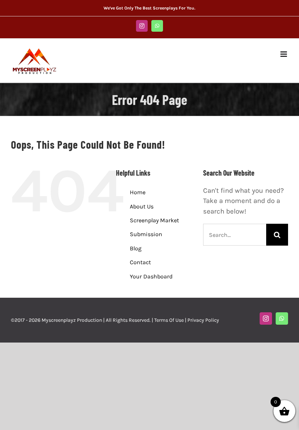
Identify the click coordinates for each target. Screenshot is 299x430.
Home (137, 192)
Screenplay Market (154, 220)
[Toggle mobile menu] (284, 54)
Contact (140, 262)
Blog (135, 248)
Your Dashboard (151, 276)
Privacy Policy (203, 320)
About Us (142, 206)
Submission (146, 234)
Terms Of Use (169, 320)
